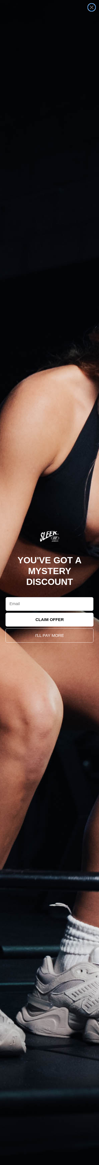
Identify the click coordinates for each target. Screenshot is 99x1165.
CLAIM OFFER (49, 619)
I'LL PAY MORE (49, 635)
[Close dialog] (91, 7)
